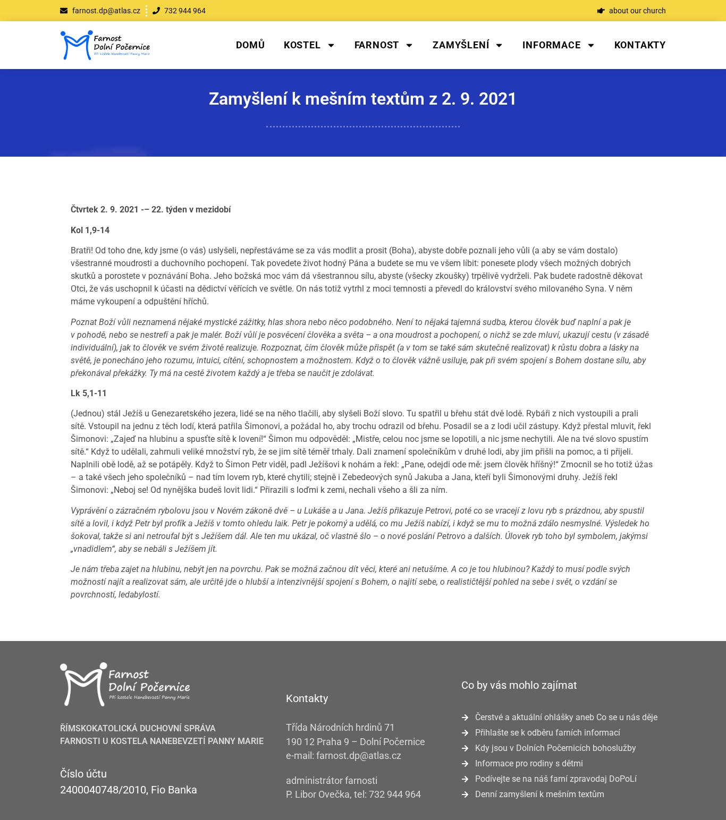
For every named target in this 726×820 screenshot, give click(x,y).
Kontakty (640, 44)
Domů (250, 44)
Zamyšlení (461, 44)
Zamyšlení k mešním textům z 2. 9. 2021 (363, 99)
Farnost (377, 44)
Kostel (302, 44)
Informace (551, 44)
